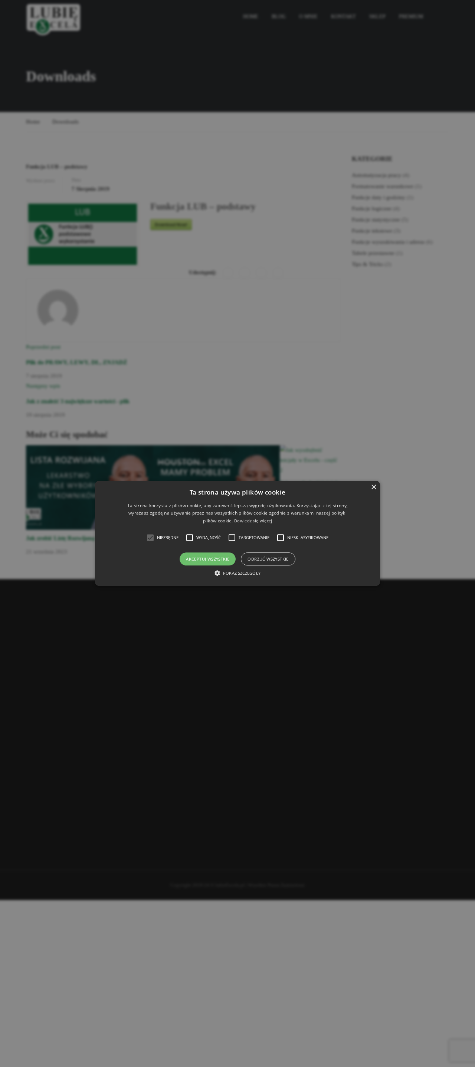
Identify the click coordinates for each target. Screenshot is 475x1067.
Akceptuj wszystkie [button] (207, 559)
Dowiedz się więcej (253, 520)
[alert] (237, 533)
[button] (237, 533)
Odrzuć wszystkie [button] (268, 559)
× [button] (373, 487)
